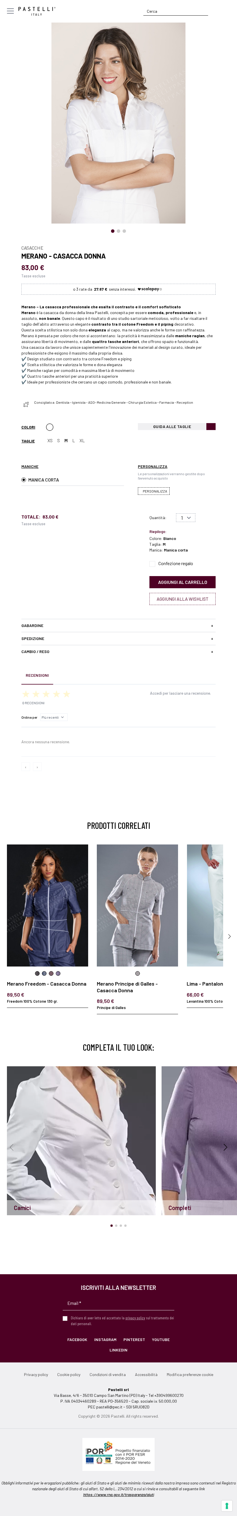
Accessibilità (146, 1374)
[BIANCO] (50, 427)
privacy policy (135, 1317)
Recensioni (37, 675)
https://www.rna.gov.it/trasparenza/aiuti (118, 1494)
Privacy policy (36, 1374)
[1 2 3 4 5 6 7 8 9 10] (185, 517)
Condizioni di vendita (108, 1374)
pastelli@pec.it (109, 1406)
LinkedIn (118, 1349)
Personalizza (155, 491)
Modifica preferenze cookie (190, 1374)
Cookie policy (68, 1374)
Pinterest (134, 1339)
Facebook (77, 1339)
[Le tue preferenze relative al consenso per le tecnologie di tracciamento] (226, 1505)
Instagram (105, 1339)
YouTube (161, 1339)
